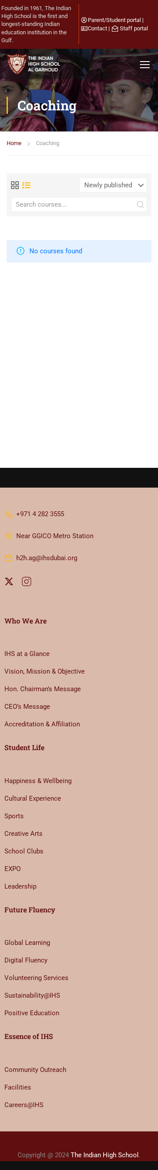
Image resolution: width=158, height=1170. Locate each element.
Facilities (17, 1087)
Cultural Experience (32, 798)
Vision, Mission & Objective (44, 671)
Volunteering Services (36, 978)
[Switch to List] (26, 185)
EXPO (12, 869)
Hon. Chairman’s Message (42, 689)
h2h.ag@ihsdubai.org (46, 558)
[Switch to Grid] (15, 185)
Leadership (20, 886)
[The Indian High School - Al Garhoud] (35, 64)
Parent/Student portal (114, 20)
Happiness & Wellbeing (38, 781)
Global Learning (27, 943)
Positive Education (31, 1013)
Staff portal (134, 28)
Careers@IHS (23, 1105)
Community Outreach (35, 1070)
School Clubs (23, 851)
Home (14, 143)
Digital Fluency (25, 960)
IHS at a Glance (27, 654)
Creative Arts (23, 834)
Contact (97, 28)
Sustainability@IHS (32, 995)
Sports (14, 816)
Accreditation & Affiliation (42, 724)
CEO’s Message (27, 707)
